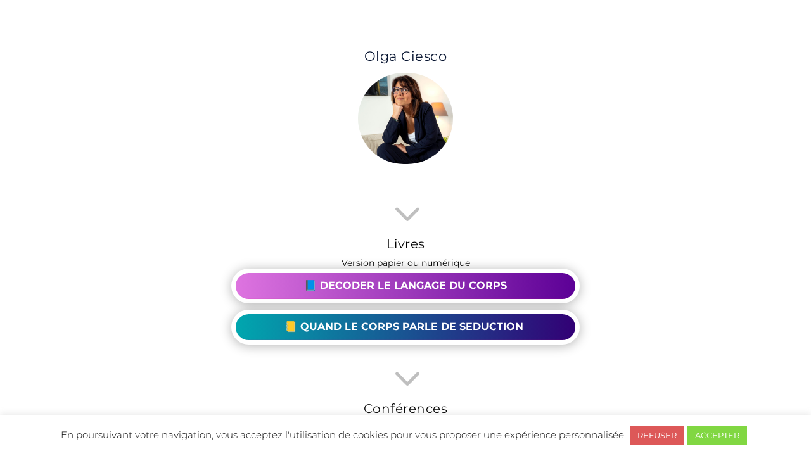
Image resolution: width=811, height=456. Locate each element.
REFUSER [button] (657, 435)
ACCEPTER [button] (717, 435)
